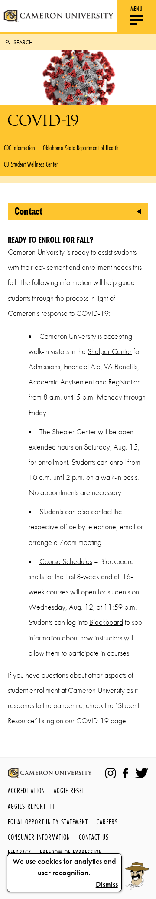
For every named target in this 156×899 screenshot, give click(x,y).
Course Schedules (65, 561)
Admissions (44, 366)
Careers (107, 822)
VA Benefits (120, 366)
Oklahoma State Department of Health (81, 147)
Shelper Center (110, 351)
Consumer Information (39, 837)
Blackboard (106, 622)
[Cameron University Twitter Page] (141, 773)
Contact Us (94, 837)
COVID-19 (42, 120)
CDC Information (19, 147)
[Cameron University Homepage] (58, 16)
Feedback (19, 852)
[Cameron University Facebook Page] (125, 773)
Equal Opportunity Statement (48, 822)
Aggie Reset (69, 790)
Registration (124, 382)
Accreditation (26, 790)
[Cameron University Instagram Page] (110, 773)
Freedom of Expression (71, 852)
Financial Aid (82, 366)
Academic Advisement (61, 382)
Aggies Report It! (31, 806)
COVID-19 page (101, 720)
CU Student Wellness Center (31, 164)
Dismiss (107, 884)
